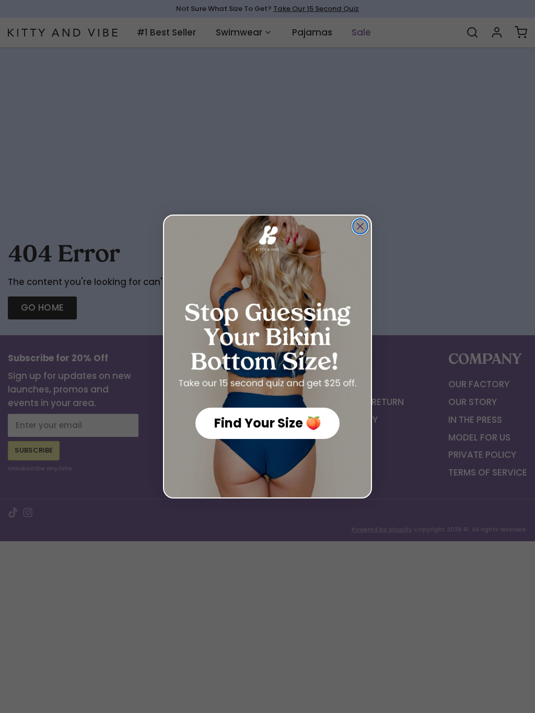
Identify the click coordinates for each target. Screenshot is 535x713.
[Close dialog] (360, 226)
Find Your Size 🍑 (267, 423)
